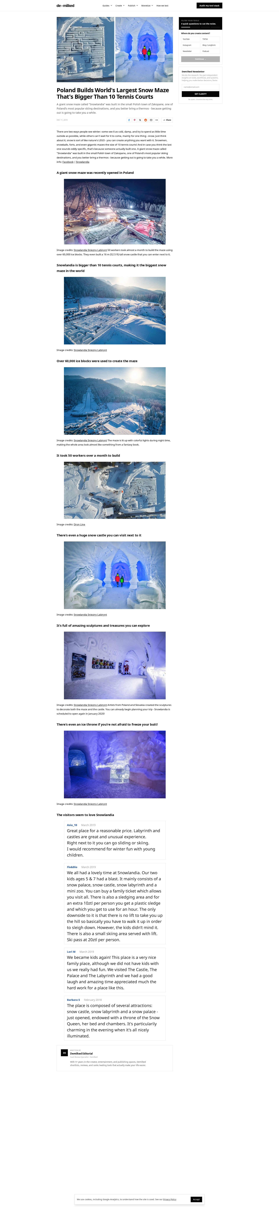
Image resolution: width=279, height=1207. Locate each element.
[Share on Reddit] (145, 120)
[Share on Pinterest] (134, 120)
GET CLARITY (200, 94)
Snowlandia (82, 162)
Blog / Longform (209, 45)
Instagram (187, 45)
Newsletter (187, 51)
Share (168, 120)
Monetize (145, 5)
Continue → (200, 59)
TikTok (205, 39)
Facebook (68, 162)
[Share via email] (151, 120)
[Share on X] (140, 120)
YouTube (186, 39)
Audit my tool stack (209, 5)
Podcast (206, 51)
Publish (131, 5)
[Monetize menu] (152, 5)
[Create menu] (124, 5)
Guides (106, 5)
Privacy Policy (169, 1199)
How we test (162, 5)
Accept (196, 1199)
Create (119, 5)
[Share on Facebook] (129, 120)
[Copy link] (156, 120)
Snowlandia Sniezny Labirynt (90, 250)
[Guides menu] (111, 5)
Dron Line (79, 524)
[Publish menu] (137, 5)
